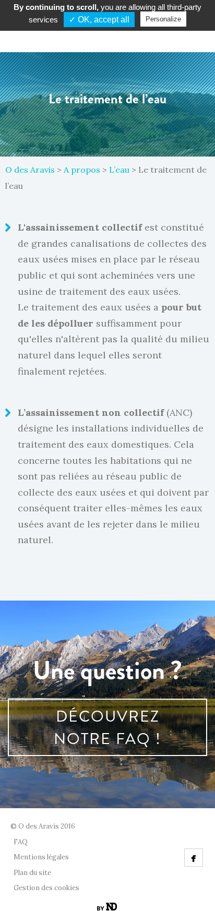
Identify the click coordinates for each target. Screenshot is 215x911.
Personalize (163, 19)
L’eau (119, 169)
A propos (82, 169)
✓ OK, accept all (99, 19)
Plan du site (32, 872)
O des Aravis (30, 169)
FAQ (21, 841)
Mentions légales (41, 857)
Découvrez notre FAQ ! (107, 727)
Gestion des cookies (46, 887)
